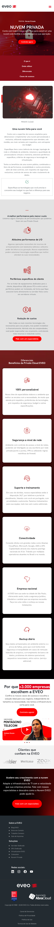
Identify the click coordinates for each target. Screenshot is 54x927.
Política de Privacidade (27, 915)
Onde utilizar (27, 66)
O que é (27, 61)
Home (21, 21)
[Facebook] (25, 871)
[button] (50, 7)
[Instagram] (19, 871)
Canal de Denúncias (27, 911)
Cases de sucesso (27, 76)
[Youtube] (31, 871)
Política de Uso (27, 920)
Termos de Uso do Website (27, 924)
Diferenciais (27, 71)
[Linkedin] (12, 871)
